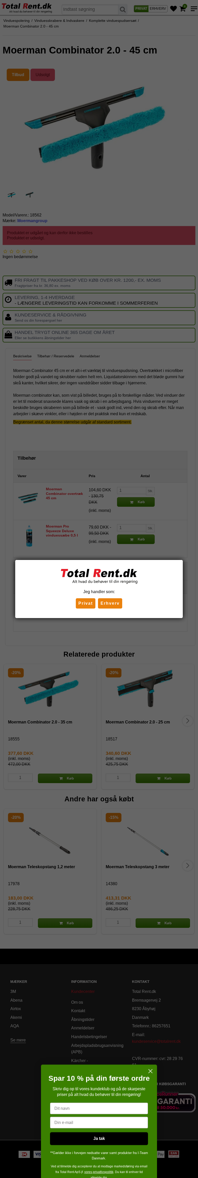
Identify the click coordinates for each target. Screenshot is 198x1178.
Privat (85, 603)
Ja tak (99, 1123)
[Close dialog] (150, 1055)
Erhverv (110, 603)
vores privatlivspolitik (98, 1156)
